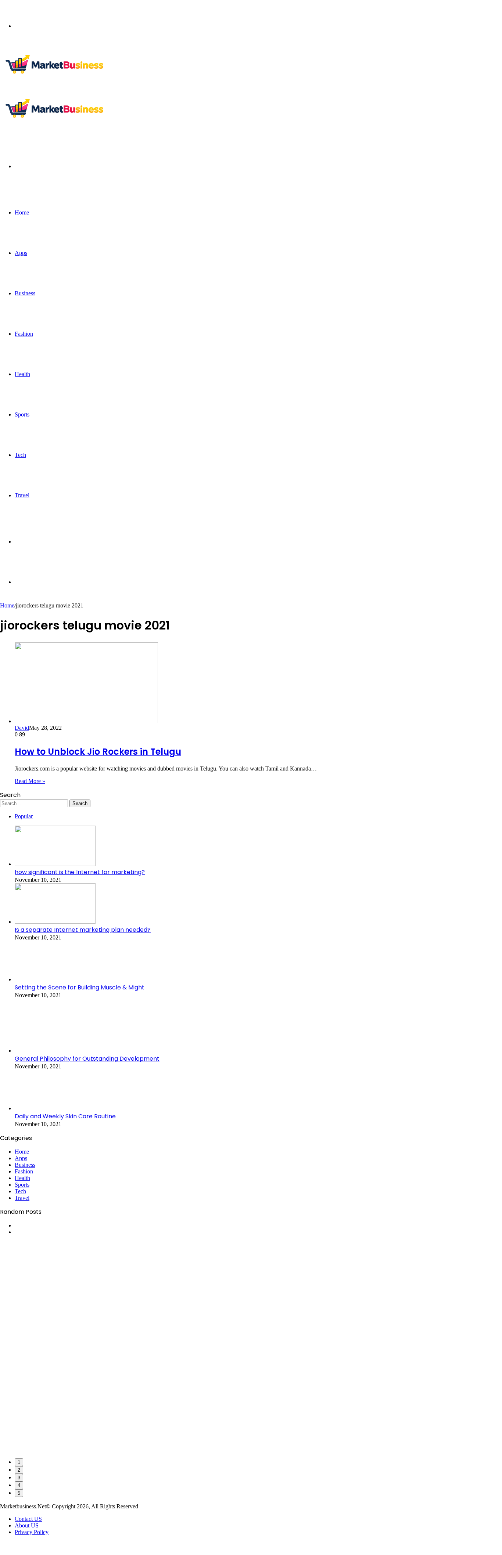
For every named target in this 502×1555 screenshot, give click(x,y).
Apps (21, 253)
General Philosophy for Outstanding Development (87, 1058)
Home (22, 212)
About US (27, 1525)
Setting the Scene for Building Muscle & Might (79, 987)
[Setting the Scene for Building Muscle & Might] (55, 979)
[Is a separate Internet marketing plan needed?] (55, 922)
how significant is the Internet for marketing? (80, 872)
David (22, 728)
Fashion (24, 334)
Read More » (30, 781)
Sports (22, 414)
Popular (24, 816)
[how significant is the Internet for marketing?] (55, 864)
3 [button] (19, 1477)
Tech (20, 455)
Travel (22, 495)
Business (25, 293)
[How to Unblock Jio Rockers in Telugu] (86, 721)
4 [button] (19, 1485)
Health (22, 374)
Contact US (28, 1519)
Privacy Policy (32, 1532)
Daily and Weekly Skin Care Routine (65, 1116)
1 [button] (19, 1462)
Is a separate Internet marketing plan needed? (83, 930)
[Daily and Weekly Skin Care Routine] (55, 1108)
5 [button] (19, 1493)
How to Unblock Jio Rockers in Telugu (98, 752)
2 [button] (19, 1470)
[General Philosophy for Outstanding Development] (55, 1050)
